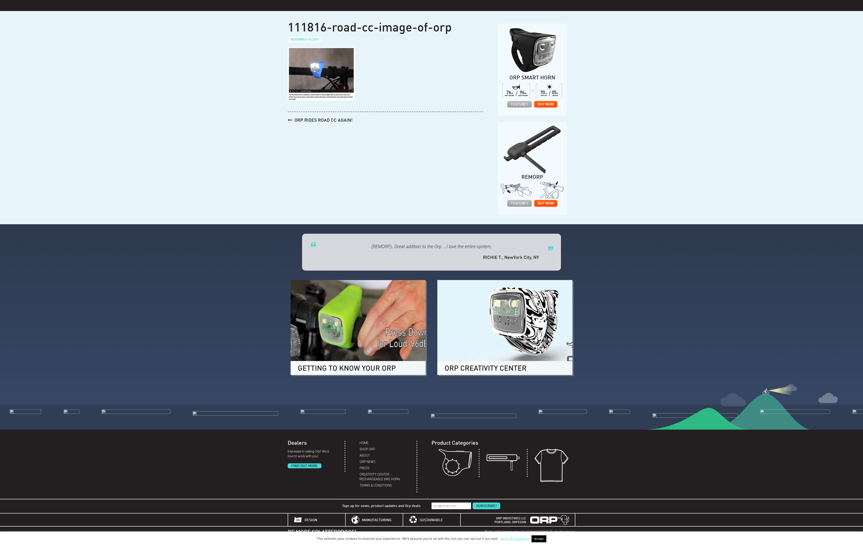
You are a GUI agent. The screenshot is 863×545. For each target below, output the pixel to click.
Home (364, 443)
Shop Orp (367, 449)
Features (519, 104)
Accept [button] (539, 539)
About (365, 455)
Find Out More (304, 466)
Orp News (368, 462)
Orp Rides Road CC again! (323, 120)
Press (364, 468)
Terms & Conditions (376, 485)
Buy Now (546, 104)
